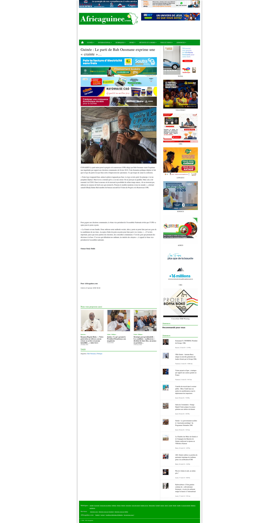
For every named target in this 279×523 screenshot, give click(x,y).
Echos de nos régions (105, 505)
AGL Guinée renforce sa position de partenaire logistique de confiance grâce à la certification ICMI (186, 457)
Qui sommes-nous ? (129, 515)
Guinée (90, 42)
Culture (162, 505)
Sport (131, 42)
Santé (166, 505)
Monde (123, 505)
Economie (96, 505)
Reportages (152, 505)
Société (92, 505)
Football (158, 505)
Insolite (179, 505)
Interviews (128, 505)
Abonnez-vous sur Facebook (106, 511)
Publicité (97, 515)
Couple (170, 505)
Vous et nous (165, 42)
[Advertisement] (139, 33)
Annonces (180, 42)
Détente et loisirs (147, 42)
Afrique (119, 505)
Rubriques (120, 42)
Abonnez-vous (94, 511)
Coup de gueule (136, 505)
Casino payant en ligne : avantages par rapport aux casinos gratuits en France (185, 372)
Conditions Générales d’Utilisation (114, 515)
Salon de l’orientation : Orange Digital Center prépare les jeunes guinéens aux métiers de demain (185, 407)
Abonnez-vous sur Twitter (121, 511)
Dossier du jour (144, 505)
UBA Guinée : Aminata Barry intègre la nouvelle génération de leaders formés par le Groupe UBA (185, 356)
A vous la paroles (185, 505)
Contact (102, 515)
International (104, 42)
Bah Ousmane (91, 354)
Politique (99, 354)
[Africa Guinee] (108, 19)
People (174, 505)
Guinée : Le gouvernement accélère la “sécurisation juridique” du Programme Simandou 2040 (186, 423)
